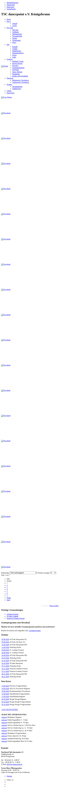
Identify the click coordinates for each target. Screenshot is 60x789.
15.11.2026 (5, 671)
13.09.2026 (5, 686)
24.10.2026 (5, 663)
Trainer (14, 38)
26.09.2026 (5, 655)
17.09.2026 (5, 694)
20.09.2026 (5, 653)
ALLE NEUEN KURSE (10, 710)
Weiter (9, 598)
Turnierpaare (16, 40)
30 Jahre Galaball (12, 616)
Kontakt (15, 47)
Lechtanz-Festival (12, 614)
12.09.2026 (5, 645)
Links (14, 57)
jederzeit (4, 717)
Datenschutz (11, 5)
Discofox (15, 66)
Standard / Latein (17, 61)
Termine (9, 84)
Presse (14, 55)
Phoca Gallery (54, 606)
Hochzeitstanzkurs (18, 68)
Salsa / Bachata (17, 72)
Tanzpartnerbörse (18, 53)
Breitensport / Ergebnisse (20, 80)
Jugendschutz (11, 9)
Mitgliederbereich (12, 3)
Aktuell (14, 24)
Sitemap (9, 776)
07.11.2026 (5, 666)
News (9, 21)
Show (14, 42)
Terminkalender (17, 87)
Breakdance (16, 74)
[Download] (5, 113)
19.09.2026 (5, 650)
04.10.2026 (5, 699)
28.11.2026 (5, 674)
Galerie (9, 91)
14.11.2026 (5, 669)
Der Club (10, 28)
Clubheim (15, 32)
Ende (8, 600)
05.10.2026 (5, 705)
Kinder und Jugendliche (20, 76)
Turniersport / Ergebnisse (20, 82)
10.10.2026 (5, 661)
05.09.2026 (5, 639)
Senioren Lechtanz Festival (15, 618)
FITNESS (15, 70)
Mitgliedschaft (17, 34)
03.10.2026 (5, 658)
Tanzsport (10, 78)
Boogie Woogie (17, 63)
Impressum (10, 7)
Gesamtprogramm (35, 631)
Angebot (9, 59)
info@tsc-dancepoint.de (14, 764)
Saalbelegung (16, 51)
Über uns (15, 30)
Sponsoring (10, 93)
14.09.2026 (5, 689)
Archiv (14, 26)
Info (8, 45)
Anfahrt (14, 49)
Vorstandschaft (17, 36)
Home (9, 19)
